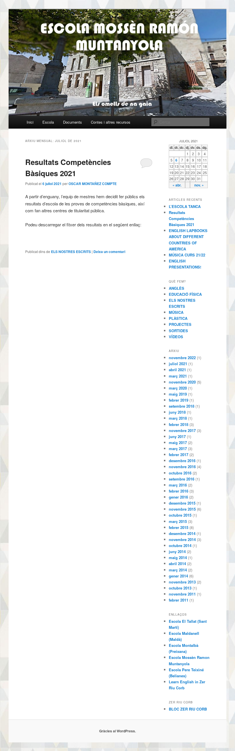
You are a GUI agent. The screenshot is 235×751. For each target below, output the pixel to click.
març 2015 (178, 521)
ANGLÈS (176, 288)
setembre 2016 (181, 479)
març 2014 (178, 570)
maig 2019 (178, 394)
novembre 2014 (182, 539)
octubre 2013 (180, 588)
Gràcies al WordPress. (117, 731)
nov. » (199, 185)
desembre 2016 (182, 460)
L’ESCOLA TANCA (185, 206)
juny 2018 (177, 412)
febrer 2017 (178, 454)
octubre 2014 (180, 545)
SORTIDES (178, 330)
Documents (72, 122)
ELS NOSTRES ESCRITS (71, 251)
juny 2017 (177, 436)
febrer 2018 (178, 424)
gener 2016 (178, 497)
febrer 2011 (178, 600)
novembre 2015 (182, 509)
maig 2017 (178, 442)
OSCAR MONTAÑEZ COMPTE (92, 183)
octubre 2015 (180, 515)
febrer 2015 (178, 527)
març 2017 (178, 448)
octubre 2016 (180, 473)
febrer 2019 (178, 400)
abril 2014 (177, 563)
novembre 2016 (182, 466)
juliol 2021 (178, 363)
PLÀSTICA (178, 318)
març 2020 (178, 388)
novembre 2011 (182, 594)
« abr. (177, 185)
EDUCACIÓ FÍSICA (185, 294)
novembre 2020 (182, 382)
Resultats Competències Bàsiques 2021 (181, 218)
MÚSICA (176, 312)
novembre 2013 (182, 582)
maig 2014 (178, 557)
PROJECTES (180, 324)
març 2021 (178, 376)
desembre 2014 (182, 533)
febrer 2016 (178, 491)
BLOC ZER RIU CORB (188, 709)
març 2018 (178, 418)
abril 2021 (177, 369)
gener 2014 (178, 576)
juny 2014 (177, 551)
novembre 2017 (182, 430)
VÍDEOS (176, 336)
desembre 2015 (182, 503)
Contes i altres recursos (110, 122)
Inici (30, 122)
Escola (48, 122)
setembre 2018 (181, 406)
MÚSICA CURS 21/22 (187, 255)
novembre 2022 (182, 357)
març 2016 (178, 485)
